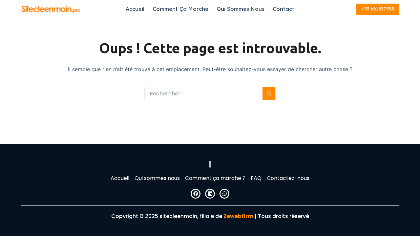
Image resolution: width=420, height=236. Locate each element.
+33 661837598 (377, 9)
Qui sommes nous (240, 9)
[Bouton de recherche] (269, 93)
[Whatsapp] (224, 194)
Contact (283, 9)
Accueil (135, 9)
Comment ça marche (180, 9)
